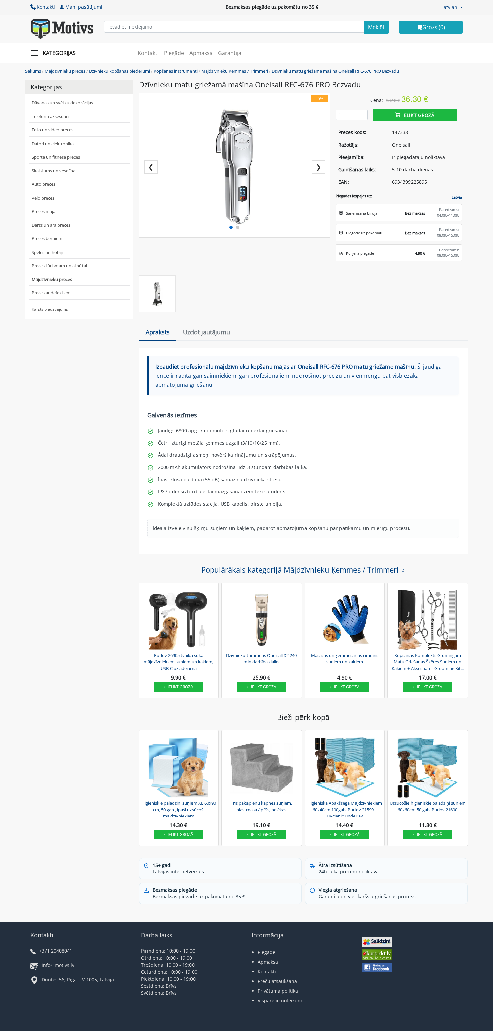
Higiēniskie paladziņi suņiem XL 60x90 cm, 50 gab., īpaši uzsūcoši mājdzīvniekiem (178, 808)
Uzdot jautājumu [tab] (206, 332)
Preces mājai (44, 211)
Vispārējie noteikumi (281, 1000)
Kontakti (46, 7)
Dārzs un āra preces (51, 225)
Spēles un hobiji (47, 252)
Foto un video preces (52, 130)
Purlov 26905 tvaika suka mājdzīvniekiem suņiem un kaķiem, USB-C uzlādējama (178, 661)
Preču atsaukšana (277, 981)
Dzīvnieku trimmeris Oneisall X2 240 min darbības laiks (261, 658)
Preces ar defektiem (51, 293)
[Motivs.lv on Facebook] (377, 968)
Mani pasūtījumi (83, 7)
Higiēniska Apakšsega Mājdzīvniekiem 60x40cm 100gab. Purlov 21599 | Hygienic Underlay (344, 808)
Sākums (33, 71)
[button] (452, 7)
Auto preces (43, 184)
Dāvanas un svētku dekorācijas (62, 103)
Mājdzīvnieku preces (65, 71)
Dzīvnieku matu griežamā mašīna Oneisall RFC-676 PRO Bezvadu (335, 71)
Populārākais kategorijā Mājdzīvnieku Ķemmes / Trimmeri (300, 569)
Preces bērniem (47, 238)
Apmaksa (201, 53)
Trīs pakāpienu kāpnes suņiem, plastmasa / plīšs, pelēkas (261, 806)
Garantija (229, 53)
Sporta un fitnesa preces (56, 157)
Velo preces (43, 198)
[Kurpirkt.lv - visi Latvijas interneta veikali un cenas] (377, 956)
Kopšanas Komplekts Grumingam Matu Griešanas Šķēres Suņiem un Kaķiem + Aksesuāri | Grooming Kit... (428, 661)
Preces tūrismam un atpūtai (59, 266)
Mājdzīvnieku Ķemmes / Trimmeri (234, 71)
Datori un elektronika (53, 144)
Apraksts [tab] (158, 332)
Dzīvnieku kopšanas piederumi (119, 71)
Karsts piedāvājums (50, 309)
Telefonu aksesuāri (50, 116)
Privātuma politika (278, 991)
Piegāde (174, 53)
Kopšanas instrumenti (176, 71)
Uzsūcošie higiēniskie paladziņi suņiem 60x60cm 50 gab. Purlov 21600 (428, 806)
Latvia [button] (457, 197)
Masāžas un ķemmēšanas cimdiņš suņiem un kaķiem (344, 658)
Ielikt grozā (418, 115)
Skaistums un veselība (53, 171)
